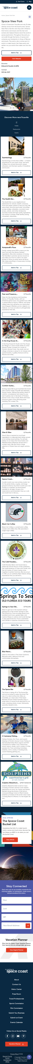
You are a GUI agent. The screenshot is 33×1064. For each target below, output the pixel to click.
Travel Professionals (16, 999)
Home (3, 15)
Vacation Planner (15, 1044)
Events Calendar (16, 1022)
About (16, 980)
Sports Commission (16, 1003)
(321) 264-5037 (5, 72)
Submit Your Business (16, 1013)
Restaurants (16, 129)
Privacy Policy (14, 1054)
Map (30, 1)
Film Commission (16, 1008)
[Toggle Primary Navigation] (29, 7)
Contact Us (16, 984)
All (16, 122)
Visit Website (16, 59)
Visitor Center (16, 989)
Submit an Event (16, 1018)
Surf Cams (21, 1)
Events (16, 133)
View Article (10, 840)
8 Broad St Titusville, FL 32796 (10, 66)
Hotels (16, 125)
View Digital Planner (16, 950)
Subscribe (28, 925)
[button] (10, 108)
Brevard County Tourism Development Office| (7, 1059)
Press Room (16, 994)
